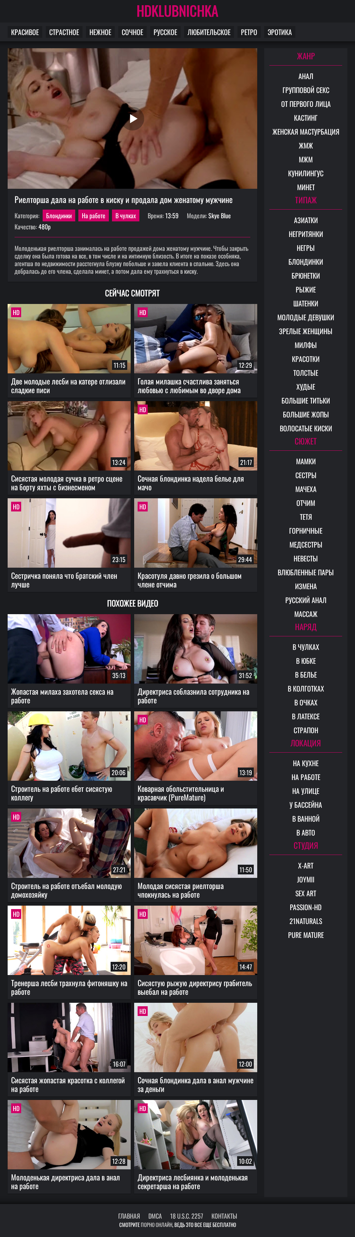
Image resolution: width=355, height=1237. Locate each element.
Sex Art (305, 893)
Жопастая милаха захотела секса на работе (62, 695)
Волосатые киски (306, 428)
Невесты (306, 558)
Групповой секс (306, 90)
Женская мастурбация (305, 131)
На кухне (306, 763)
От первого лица (306, 104)
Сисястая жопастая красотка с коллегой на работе (68, 1084)
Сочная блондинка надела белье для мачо (191, 482)
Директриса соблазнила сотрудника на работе (193, 695)
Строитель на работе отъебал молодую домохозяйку (66, 890)
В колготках (306, 688)
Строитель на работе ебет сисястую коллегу (61, 793)
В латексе (306, 716)
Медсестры (305, 544)
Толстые (305, 372)
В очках (306, 702)
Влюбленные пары (306, 572)
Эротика (280, 32)
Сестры (306, 475)
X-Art (305, 865)
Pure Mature (306, 935)
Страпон (306, 730)
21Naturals (305, 921)
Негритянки (306, 234)
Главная (129, 1215)
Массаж (306, 614)
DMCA (155, 1215)
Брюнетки (306, 275)
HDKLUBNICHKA (177, 10)
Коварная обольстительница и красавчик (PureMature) (181, 793)
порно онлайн (156, 1224)
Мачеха (306, 489)
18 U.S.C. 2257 (186, 1215)
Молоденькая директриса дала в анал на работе (65, 1181)
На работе (93, 215)
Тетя (306, 516)
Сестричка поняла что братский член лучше (64, 580)
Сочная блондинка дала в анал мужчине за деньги (195, 1084)
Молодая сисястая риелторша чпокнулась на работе (181, 890)
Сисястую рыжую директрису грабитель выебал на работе (195, 987)
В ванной (306, 818)
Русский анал (306, 600)
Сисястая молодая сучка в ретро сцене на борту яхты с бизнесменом (66, 482)
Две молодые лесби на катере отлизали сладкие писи (68, 385)
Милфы (306, 345)
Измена (306, 586)
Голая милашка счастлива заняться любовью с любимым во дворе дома (189, 385)
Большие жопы (306, 414)
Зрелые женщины (305, 331)
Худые (305, 386)
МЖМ (306, 159)
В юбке (306, 660)
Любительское (209, 32)
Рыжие (306, 289)
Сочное (132, 32)
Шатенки (305, 303)
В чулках (125, 215)
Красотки (306, 359)
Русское (165, 32)
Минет (306, 187)
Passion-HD (306, 907)
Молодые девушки (305, 317)
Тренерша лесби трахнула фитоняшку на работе (69, 987)
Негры (306, 248)
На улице (305, 791)
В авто (305, 832)
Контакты (224, 1215)
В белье (306, 674)
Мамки (306, 461)
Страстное (64, 32)
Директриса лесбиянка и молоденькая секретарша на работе (193, 1181)
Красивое (25, 32)
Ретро (249, 32)
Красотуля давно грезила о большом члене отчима (190, 580)
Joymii (305, 879)
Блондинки (59, 215)
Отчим (305, 503)
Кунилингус (305, 173)
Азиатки (306, 220)
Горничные (305, 530)
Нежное (100, 32)
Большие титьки (306, 400)
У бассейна (305, 804)
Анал (305, 76)
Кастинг (306, 117)
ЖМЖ (306, 145)
